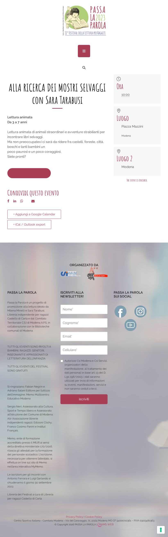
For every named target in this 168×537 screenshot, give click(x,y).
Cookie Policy (93, 516)
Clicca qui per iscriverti (29, 173)
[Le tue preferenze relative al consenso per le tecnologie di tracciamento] (161, 530)
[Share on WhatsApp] (21, 201)
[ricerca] (84, 68)
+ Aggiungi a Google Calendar (34, 214)
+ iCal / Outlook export (29, 224)
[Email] (33, 201)
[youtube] (130, 324)
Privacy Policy (74, 516)
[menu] (84, 51)
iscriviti (84, 399)
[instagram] (140, 311)
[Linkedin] (14, 201)
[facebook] (120, 311)
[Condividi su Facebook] (8, 201)
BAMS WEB (106, 524)
